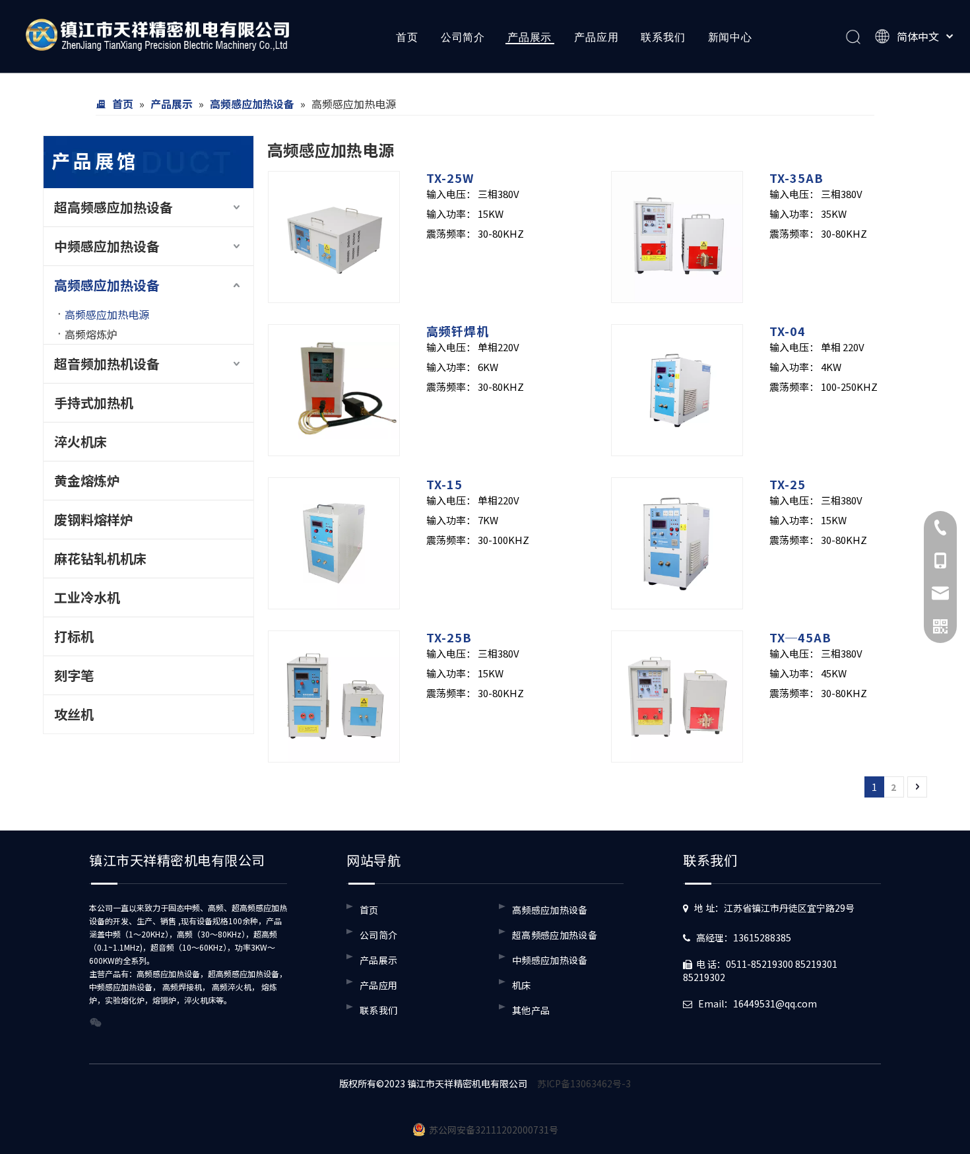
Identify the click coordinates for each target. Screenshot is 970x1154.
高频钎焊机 (457, 330)
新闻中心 (730, 37)
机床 (521, 985)
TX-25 (787, 484)
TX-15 (444, 484)
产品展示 (529, 37)
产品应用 (596, 37)
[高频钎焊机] (334, 388)
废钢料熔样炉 (93, 519)
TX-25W (450, 177)
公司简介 (463, 37)
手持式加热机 (93, 402)
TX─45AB (800, 637)
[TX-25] (677, 541)
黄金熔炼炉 (87, 480)
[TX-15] (334, 541)
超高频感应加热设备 (113, 207)
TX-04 (787, 330)
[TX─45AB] (677, 694)
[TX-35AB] (677, 235)
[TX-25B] (334, 694)
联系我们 (663, 37)
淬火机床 (80, 441)
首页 (407, 37)
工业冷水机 (87, 597)
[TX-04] (677, 388)
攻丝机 (74, 714)
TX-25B (449, 637)
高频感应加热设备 (107, 284)
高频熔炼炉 (91, 334)
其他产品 (531, 1010)
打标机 (74, 636)
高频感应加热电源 (107, 314)
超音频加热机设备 (107, 363)
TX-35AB (796, 177)
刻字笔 (74, 675)
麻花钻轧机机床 (100, 558)
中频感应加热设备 (107, 245)
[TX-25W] (334, 235)
